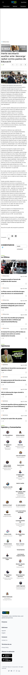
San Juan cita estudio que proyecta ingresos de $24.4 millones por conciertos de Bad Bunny (12, 319)
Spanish (4, 630)
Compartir (3, 237)
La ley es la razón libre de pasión (11, 418)
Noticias (15, 6)
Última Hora (6, 6)
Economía (23, 6)
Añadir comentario (20, 247)
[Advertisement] (14, 23)
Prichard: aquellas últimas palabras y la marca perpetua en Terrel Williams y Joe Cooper (14, 406)
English (3, 633)
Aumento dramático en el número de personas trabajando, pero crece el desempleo (13, 305)
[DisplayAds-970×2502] (14, 48)
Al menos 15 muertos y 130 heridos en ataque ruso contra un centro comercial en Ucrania (13, 334)
